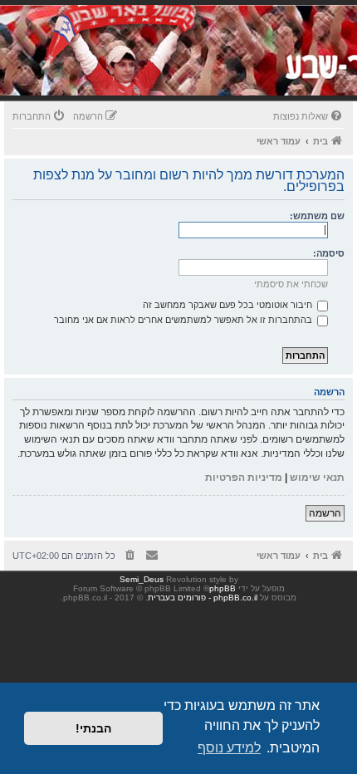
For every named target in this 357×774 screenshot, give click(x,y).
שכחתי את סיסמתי (291, 284)
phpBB (222, 588)
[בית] (242, 70)
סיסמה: (329, 253)
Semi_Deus (142, 579)
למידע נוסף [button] (229, 748)
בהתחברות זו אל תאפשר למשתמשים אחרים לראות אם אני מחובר (184, 320)
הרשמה (325, 513)
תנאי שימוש (317, 477)
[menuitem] (309, 116)
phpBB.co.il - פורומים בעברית (202, 597)
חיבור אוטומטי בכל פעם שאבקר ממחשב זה (229, 305)
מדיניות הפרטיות (243, 477)
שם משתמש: (317, 216)
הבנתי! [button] (93, 728)
